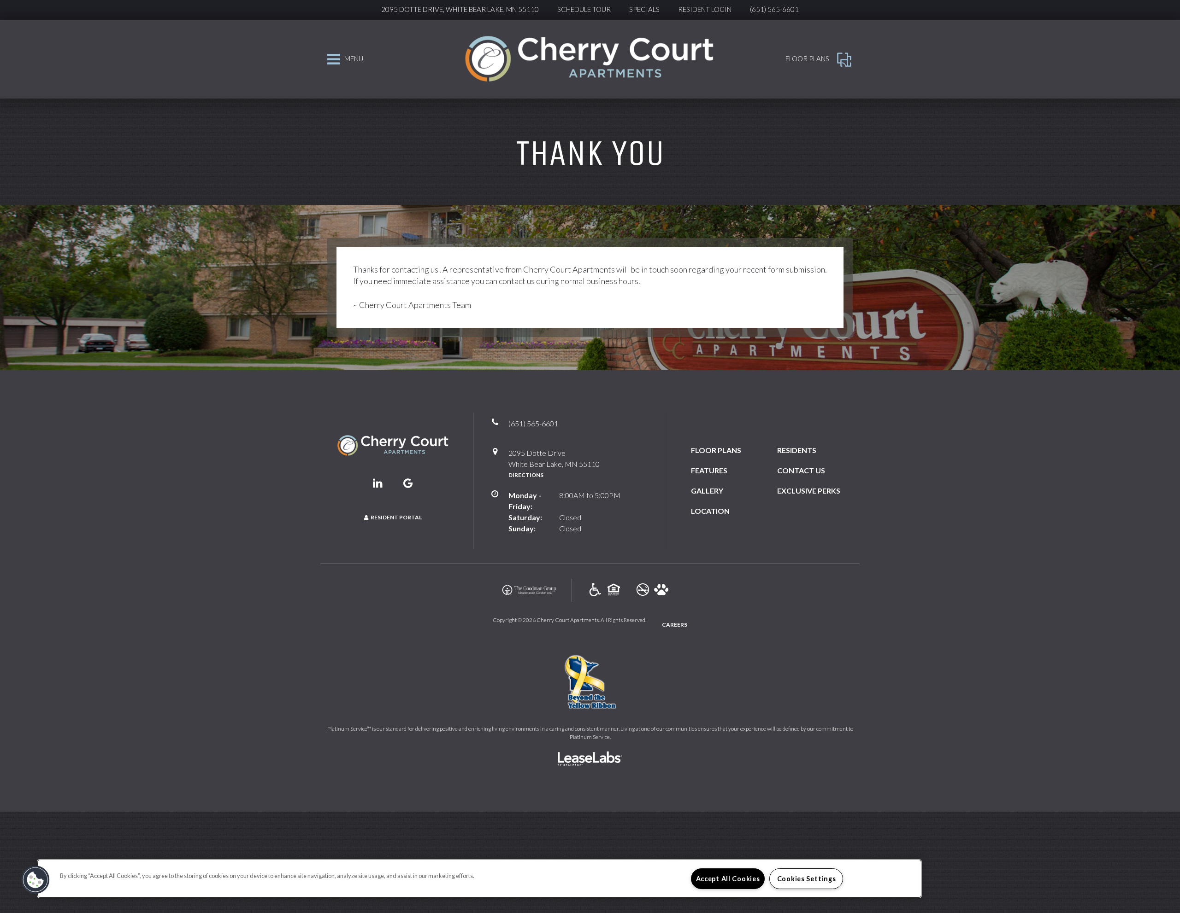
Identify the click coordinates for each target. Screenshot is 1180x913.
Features (709, 470)
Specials (644, 9)
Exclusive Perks (808, 490)
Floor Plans (716, 450)
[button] (378, 483)
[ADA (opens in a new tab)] (595, 590)
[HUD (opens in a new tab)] (614, 590)
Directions (525, 474)
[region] (479, 878)
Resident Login (705, 9)
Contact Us (801, 470)
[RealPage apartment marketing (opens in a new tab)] (590, 759)
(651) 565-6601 (774, 9)
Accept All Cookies (728, 879)
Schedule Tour (584, 9)
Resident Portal (396, 517)
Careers (674, 624)
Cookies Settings (806, 879)
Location (710, 510)
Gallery (707, 490)
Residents (796, 450)
